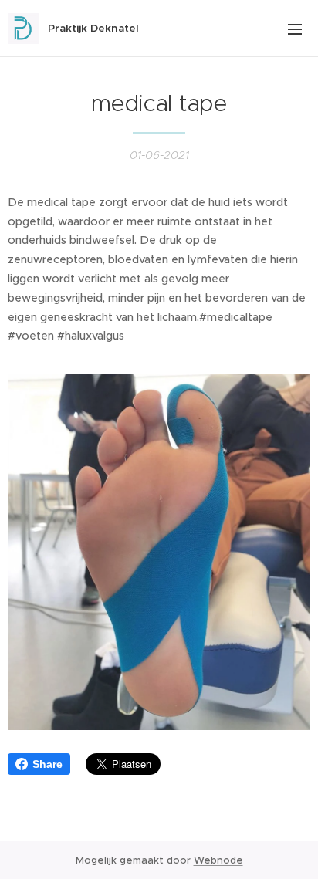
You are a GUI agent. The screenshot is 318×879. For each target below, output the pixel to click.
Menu (294, 28)
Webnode (218, 860)
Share (47, 764)
